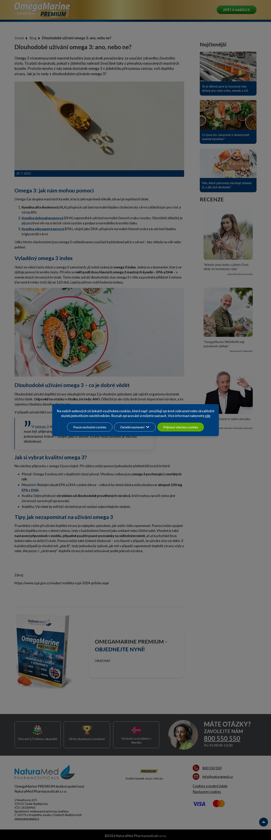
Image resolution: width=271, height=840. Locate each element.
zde (207, 416)
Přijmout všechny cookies (180, 427)
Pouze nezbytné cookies (89, 427)
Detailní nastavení (132, 427)
